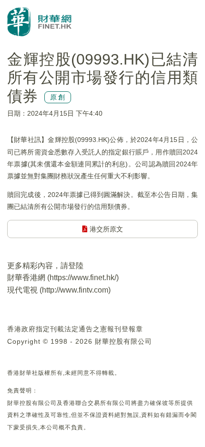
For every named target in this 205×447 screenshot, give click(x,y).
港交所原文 (105, 229)
